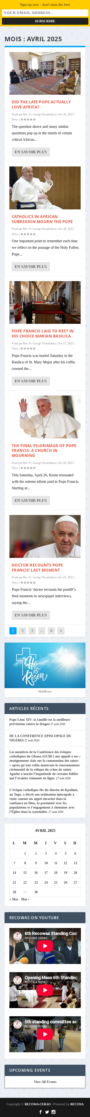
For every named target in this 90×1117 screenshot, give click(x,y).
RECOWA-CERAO (38, 1104)
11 (55, 863)
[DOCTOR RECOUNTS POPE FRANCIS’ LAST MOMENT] (45, 536)
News (15, 119)
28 (14, 892)
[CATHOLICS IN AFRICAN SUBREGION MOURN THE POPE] (45, 187)
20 (75, 873)
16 (36, 873)
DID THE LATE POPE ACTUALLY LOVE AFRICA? (41, 104)
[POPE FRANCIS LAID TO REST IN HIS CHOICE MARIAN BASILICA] (45, 302)
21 (14, 882)
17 (46, 873)
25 (55, 882)
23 (36, 882)
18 (55, 873)
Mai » (25, 899)
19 (65, 873)
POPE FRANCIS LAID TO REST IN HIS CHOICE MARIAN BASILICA (43, 333)
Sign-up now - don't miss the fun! (45, 4)
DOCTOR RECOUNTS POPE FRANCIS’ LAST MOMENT (37, 567)
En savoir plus (31, 152)
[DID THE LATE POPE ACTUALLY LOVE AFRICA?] (45, 73)
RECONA (77, 1104)
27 (75, 882)
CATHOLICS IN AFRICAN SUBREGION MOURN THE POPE (42, 219)
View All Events (45, 1082)
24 (46, 882)
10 (46, 863)
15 (25, 873)
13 (75, 863)
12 (65, 863)
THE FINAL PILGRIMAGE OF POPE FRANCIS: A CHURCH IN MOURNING (44, 450)
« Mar (13, 899)
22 (25, 882)
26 (65, 882)
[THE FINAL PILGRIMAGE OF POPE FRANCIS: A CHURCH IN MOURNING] (45, 417)
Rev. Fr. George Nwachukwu (39, 114)
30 (36, 892)
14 (14, 873)
